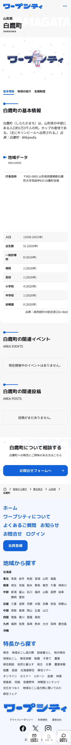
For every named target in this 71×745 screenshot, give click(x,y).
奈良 (53, 604)
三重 (14, 604)
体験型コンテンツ (48, 682)
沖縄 (6, 630)
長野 (53, 592)
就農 (6, 670)
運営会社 (57, 719)
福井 (37, 592)
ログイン (35, 534)
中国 (6, 610)
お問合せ (12, 534)
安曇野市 (28, 682)
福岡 (14, 624)
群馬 (37, 585)
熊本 (37, 624)
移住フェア (10, 693)
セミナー (25, 676)
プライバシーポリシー (21, 719)
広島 (37, 610)
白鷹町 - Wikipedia (22, 137)
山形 (45, 578)
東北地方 (38, 489)
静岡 (14, 597)
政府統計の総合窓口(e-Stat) (50, 312)
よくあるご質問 (19, 525)
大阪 (37, 604)
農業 (57, 658)
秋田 (29, 578)
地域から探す (20, 489)
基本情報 (8, 91)
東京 (45, 585)
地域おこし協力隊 (23, 652)
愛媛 (29, 617)
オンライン (10, 676)
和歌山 (62, 604)
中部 (6, 592)
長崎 (29, 624)
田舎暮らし (44, 652)
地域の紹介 (24, 91)
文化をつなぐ (11, 687)
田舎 (14, 670)
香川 (21, 617)
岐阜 (61, 592)
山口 (45, 610)
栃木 (29, 585)
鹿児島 (62, 624)
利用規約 (42, 719)
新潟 (14, 592)
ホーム (10, 508)
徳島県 (7, 682)
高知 (37, 617)
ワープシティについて (26, 516)
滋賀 (21, 604)
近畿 (6, 604)
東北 (6, 578)
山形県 (52, 489)
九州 (6, 624)
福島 (53, 578)
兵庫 (45, 604)
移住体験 (25, 658)
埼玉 (14, 585)
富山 (21, 592)
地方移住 (59, 652)
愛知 (21, 597)
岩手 (21, 578)
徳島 (14, 617)
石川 (29, 592)
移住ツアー (44, 670)
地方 (40, 664)
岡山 (29, 610)
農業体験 (59, 664)
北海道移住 (27, 670)
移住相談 (8, 664)
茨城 (21, 585)
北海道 (7, 572)
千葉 (53, 585)
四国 (6, 617)
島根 (21, 610)
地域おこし (10, 658)
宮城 (37, 578)
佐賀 (21, 624)
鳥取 (14, 610)
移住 (6, 652)
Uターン (39, 676)
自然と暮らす (25, 664)
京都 (29, 604)
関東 (6, 585)
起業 (50, 676)
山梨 (45, 592)
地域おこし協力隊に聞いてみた (42, 687)
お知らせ (49, 525)
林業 (59, 676)
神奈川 (62, 585)
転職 (37, 658)
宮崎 (53, 624)
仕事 (48, 664)
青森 (14, 578)
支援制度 (39, 91)
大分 (45, 624)
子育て (47, 658)
